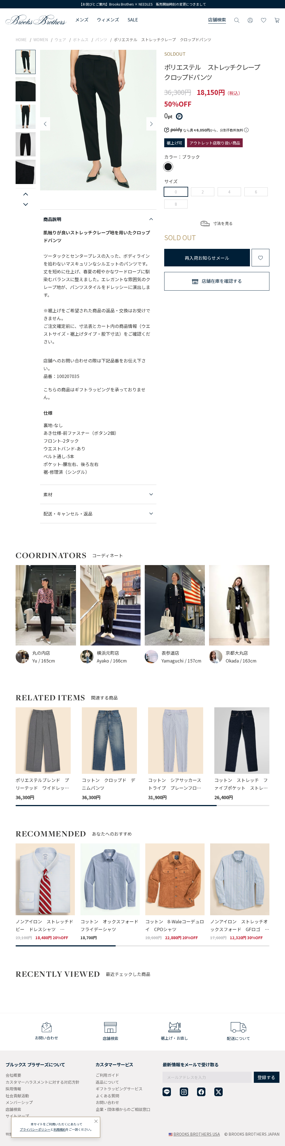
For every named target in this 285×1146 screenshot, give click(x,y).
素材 (47, 494)
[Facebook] (201, 1092)
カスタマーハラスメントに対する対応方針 (43, 1082)
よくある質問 (107, 1095)
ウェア (60, 39)
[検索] (236, 19)
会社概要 (13, 1075)
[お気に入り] (263, 19)
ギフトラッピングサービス (119, 1088)
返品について (107, 1082)
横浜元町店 (108, 652)
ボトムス (81, 39)
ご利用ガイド (107, 1075)
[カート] (276, 19)
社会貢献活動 (17, 1095)
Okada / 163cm (241, 660)
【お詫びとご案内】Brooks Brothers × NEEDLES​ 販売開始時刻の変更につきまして (142, 4)
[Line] (167, 1092)
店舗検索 (217, 19)
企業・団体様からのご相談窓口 (123, 1109)
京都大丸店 (237, 652)
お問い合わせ (107, 1102)
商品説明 (52, 219)
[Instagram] (184, 1092)
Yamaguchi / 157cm (181, 660)
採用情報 (13, 1088)
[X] (218, 1092)
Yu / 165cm (43, 660)
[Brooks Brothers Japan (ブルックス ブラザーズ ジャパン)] (36, 19)
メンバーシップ (19, 1102)
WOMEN (40, 39)
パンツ (101, 39)
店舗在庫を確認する (222, 281)
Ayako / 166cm (112, 660)
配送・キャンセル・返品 (67, 513)
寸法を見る (223, 223)
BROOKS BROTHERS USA (196, 1134)
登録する (266, 1077)
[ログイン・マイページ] (250, 19)
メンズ (82, 19)
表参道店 (170, 652)
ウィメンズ (108, 19)
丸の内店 (41, 652)
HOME (21, 39)
